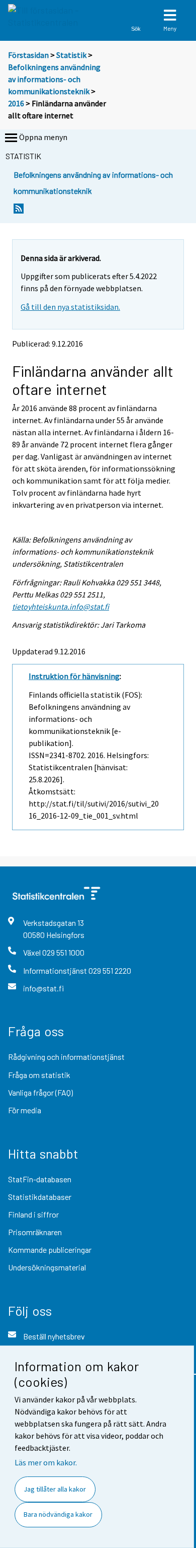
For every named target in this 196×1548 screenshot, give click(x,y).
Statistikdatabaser (39, 1196)
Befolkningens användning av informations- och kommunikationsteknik (54, 79)
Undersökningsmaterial (47, 1267)
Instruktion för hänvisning (74, 676)
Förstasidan (28, 55)
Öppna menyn (43, 137)
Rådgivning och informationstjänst (66, 1056)
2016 (16, 103)
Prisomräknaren (35, 1232)
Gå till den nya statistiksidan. (70, 307)
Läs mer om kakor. (46, 1462)
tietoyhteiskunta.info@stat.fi (60, 606)
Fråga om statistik (39, 1075)
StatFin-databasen (39, 1179)
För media (24, 1110)
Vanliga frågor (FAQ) (40, 1092)
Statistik (71, 55)
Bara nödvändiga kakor (58, 1514)
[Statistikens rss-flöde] (19, 211)
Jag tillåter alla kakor (55, 1489)
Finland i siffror (33, 1214)
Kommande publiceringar (49, 1249)
